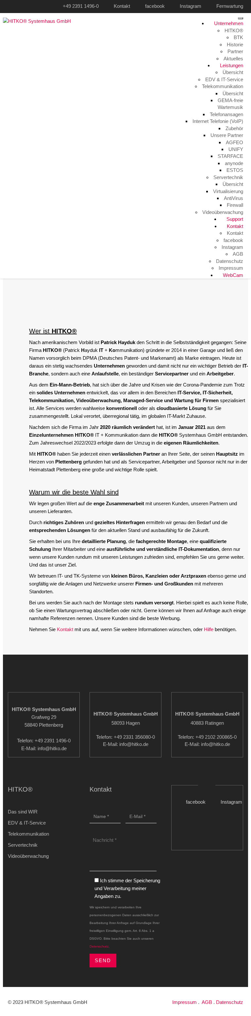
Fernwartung (229, 6)
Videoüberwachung (222, 212)
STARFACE (230, 156)
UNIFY (235, 149)
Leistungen (231, 65)
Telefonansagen (226, 114)
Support (234, 219)
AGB (238, 254)
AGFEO (234, 142)
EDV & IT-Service (224, 79)
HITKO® (234, 30)
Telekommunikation (222, 86)
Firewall (235, 205)
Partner (235, 51)
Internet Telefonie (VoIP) (217, 121)
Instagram (190, 6)
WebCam (232, 275)
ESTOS (234, 170)
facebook (155, 6)
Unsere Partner (226, 135)
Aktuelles (233, 58)
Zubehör (234, 128)
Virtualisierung (228, 191)
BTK (238, 37)
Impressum (231, 268)
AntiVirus (233, 198)
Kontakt (122, 6)
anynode (234, 163)
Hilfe (208, 629)
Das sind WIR (23, 811)
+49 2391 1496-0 (81, 6)
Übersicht (233, 72)
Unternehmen (228, 23)
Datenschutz (229, 261)
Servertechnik (228, 177)
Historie (235, 44)
